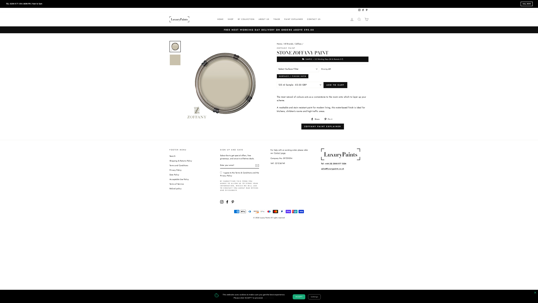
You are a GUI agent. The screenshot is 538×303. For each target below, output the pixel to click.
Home (220, 19)
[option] (269, 30)
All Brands (288, 43)
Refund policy (175, 188)
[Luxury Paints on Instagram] (221, 202)
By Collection (246, 19)
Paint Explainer (293, 19)
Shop (231, 19)
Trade (276, 19)
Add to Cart (335, 85)
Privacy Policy (176, 170)
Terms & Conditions (243, 172)
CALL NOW (527, 4)
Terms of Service (177, 184)
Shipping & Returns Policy (181, 160)
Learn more (269, 298)
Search (172, 156)
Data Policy (174, 174)
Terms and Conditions (179, 165)
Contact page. (280, 153)
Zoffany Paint (286, 48)
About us (264, 19)
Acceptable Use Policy (179, 179)
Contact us (314, 19)
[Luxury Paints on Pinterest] (232, 202)
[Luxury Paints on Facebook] (227, 202)
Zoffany (298, 43)
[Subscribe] (257, 165)
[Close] (535, 292)
